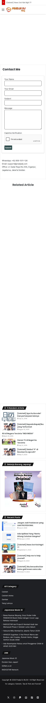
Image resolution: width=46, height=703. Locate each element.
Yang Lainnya (7, 603)
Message (8, 108)
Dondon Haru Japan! (10, 662)
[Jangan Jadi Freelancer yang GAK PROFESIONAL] (8, 526)
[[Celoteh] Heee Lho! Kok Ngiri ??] (8, 548)
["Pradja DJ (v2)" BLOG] (16, 9)
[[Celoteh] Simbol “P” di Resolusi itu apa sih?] (8, 452)
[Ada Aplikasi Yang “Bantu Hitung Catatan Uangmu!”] (8, 537)
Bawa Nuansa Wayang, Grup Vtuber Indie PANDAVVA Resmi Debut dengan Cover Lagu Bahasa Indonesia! (21, 618)
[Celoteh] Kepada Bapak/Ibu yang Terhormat (30, 425)
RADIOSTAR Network (10, 670)
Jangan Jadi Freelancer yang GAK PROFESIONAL (30, 524)
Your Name (9, 79)
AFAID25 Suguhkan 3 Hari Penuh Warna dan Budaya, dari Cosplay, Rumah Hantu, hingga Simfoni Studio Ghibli (20, 637)
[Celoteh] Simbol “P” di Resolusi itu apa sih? (27, 450)
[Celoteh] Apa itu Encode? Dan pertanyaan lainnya (29, 414)
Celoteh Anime (7, 596)
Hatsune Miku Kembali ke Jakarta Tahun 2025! (21, 631)
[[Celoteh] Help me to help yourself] (8, 559)
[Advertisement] (23, 37)
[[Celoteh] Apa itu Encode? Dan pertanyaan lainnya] (8, 416)
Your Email (9, 89)
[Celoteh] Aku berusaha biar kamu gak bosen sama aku (30, 567)
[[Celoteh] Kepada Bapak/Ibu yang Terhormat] (8, 426)
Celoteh (5, 592)
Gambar (5, 599)
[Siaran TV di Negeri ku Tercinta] (8, 442)
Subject (7, 98)
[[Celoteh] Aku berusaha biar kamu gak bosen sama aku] (8, 569)
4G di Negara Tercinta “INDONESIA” (17, 433)
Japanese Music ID (13, 610)
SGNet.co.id (6, 666)
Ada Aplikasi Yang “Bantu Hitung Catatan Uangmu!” (29, 535)
